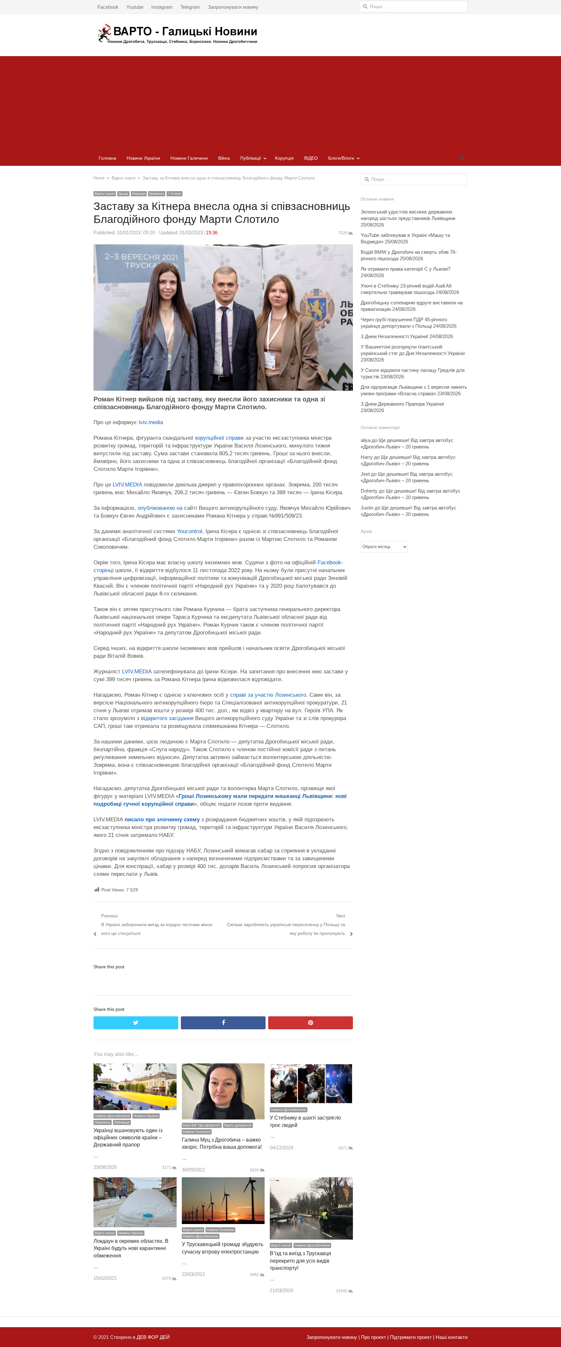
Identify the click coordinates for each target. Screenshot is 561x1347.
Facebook (107, 7)
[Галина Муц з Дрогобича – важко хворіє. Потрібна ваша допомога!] (223, 1068)
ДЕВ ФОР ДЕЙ (153, 1337)
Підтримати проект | (411, 1337)
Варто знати (105, 193)
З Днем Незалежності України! (394, 336)
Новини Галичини (189, 158)
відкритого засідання (166, 718)
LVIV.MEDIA (127, 485)
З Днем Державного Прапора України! (402, 404)
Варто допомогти (238, 1125)
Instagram (162, 7)
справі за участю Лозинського (268, 695)
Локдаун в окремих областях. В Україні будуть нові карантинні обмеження (131, 1248)
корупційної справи (219, 438)
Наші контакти (451, 1337)
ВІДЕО (311, 158)
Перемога (102, 1122)
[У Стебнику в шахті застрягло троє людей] (311, 1068)
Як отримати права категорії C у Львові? (405, 269)
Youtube (134, 7)
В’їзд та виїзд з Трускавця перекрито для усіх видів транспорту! (300, 1261)
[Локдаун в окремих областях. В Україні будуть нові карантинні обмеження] (135, 1181)
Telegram (190, 7)
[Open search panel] (462, 158)
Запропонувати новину (233, 7)
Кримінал (156, 193)
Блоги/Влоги (341, 158)
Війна (224, 158)
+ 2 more (174, 193)
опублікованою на (161, 508)
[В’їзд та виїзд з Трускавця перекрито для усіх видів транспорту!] (311, 1181)
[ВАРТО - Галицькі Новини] (281, 33)
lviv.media (151, 422)
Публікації (250, 158)
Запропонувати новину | (333, 1337)
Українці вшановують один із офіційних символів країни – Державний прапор (128, 1138)
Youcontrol (189, 531)
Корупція (284, 158)
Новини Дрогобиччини (112, 1116)
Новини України (143, 158)
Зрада (123, 193)
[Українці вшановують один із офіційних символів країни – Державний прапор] (135, 1068)
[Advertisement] (280, 101)
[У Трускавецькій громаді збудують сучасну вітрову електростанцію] (223, 1181)
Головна (107, 158)
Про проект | (374, 1337)
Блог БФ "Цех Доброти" (201, 1125)
